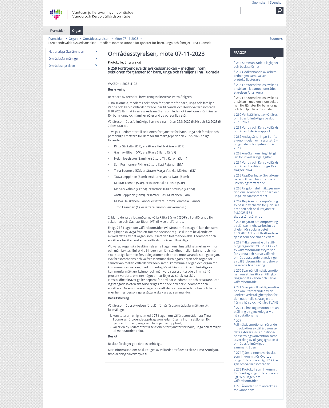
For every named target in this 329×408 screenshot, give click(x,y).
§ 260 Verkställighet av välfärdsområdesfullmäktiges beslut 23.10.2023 (256, 118)
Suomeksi (259, 2)
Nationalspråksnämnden (66, 51)
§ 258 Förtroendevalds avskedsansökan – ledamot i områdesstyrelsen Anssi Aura (256, 88)
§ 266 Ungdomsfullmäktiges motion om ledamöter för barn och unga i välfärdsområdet (257, 192)
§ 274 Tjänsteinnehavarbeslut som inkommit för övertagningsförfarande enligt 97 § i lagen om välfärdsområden (256, 358)
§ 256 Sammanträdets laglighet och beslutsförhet (256, 64)
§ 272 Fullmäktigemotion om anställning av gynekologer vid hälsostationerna (257, 311)
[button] (279, 10)
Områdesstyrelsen (96, 39)
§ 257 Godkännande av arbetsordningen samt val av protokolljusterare (255, 75)
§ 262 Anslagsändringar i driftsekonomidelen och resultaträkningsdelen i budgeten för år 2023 (256, 142)
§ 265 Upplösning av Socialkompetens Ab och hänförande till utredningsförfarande (256, 179)
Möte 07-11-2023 (126, 39)
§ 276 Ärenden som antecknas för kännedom (255, 388)
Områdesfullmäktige (63, 58)
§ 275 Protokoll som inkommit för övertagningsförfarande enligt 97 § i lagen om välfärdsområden (256, 375)
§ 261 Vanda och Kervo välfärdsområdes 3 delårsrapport (256, 129)
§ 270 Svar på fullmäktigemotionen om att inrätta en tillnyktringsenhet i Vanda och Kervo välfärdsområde (256, 276)
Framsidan (57, 31)
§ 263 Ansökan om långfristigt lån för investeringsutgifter (255, 155)
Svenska (276, 2)
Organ (76, 31)
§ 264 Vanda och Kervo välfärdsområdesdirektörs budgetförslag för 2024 (256, 166)
